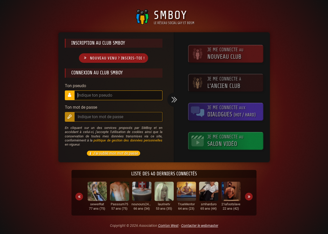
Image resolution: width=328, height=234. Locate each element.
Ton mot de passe (81, 107)
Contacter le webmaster (199, 225)
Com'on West (168, 225)
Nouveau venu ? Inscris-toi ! (117, 58)
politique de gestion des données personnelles (128, 140)
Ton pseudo (75, 86)
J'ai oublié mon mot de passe (115, 153)
